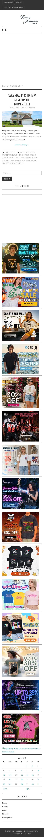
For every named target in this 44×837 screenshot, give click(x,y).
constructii (25, 158)
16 (33, 775)
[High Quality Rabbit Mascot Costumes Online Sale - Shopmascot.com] (22, 750)
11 (4, 775)
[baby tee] (20, 594)
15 (27, 775)
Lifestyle (11, 152)
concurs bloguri (14, 158)
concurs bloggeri (23, 155)
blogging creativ (25, 152)
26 (9, 784)
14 (22, 775)
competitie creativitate (9, 155)
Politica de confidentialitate (13, 7)
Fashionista (17, 834)
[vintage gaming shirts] (20, 426)
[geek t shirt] (20, 258)
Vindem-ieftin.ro (19, 163)
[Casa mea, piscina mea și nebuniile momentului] (22, 119)
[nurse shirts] (20, 459)
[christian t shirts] (20, 359)
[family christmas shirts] (20, 560)
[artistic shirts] (20, 695)
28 (22, 784)
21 (22, 779)
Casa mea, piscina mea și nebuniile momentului (22, 99)
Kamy (22, 107)
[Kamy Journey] (22, 19)
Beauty (4, 803)
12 (9, 775)
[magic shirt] (20, 493)
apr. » (28, 788)
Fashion (5, 806)
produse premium (7, 163)
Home (6, 152)
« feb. (5, 788)
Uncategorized (7, 817)
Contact (19, 2)
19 (9, 779)
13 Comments (31, 107)
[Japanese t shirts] (20, 291)
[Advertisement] (22, 56)
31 (38, 784)
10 (38, 770)
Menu (4, 29)
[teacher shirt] (20, 627)
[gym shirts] (20, 325)
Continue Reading (22, 145)
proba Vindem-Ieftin (30, 160)
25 (4, 784)
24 (38, 779)
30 (33, 784)
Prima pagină (8, 2)
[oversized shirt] (20, 392)
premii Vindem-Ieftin (17, 160)
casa (33, 152)
